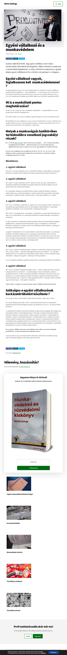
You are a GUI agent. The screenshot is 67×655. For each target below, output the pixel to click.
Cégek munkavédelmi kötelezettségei (20, 494)
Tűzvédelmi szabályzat (14, 581)
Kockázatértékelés (13, 523)
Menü (59, 4)
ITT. (57, 96)
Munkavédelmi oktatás (14, 552)
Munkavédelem (16, 353)
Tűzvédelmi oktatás (13, 610)
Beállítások (43, 653)
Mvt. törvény (19, 143)
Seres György (10, 3)
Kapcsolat (38, 636)
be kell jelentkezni (24, 366)
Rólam (28, 636)
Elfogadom (53, 652)
